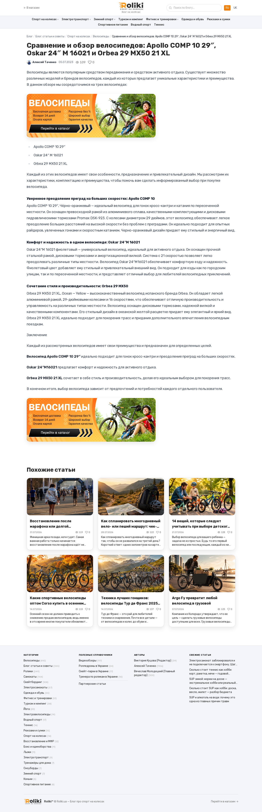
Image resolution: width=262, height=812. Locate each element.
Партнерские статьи (92, 683)
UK (235, 7)
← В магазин (32, 7)
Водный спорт (141, 24)
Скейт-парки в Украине (96, 671)
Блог (30, 36)
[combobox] (194, 8)
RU (227, 7)
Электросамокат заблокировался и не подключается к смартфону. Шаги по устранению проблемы (213, 662)
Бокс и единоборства (39, 746)
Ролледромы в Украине (96, 666)
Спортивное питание (113, 24)
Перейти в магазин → (224, 801)
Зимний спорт (103, 19)
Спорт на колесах (44, 19)
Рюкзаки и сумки (218, 19)
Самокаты (33, 676)
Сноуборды (33, 768)
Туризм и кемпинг (130, 19)
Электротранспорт (75, 19)
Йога (29, 709)
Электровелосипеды (39, 714)
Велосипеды (101, 36)
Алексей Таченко (44, 62)
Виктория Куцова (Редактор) (155, 660)
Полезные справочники (95, 655)
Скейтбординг (36, 682)
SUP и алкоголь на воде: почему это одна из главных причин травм (212, 699)
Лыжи (29, 752)
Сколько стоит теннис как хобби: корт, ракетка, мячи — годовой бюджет (210, 672)
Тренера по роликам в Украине (101, 676)
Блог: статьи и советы (49, 36)
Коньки (30, 779)
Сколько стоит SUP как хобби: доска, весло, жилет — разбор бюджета (212, 690)
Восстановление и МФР (41, 741)
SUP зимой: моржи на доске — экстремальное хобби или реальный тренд (212, 681)
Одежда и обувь (192, 19)
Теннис (159, 24)
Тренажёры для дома (39, 763)
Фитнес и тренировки (161, 19)
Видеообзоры (90, 660)
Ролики (32, 671)
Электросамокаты (38, 687)
